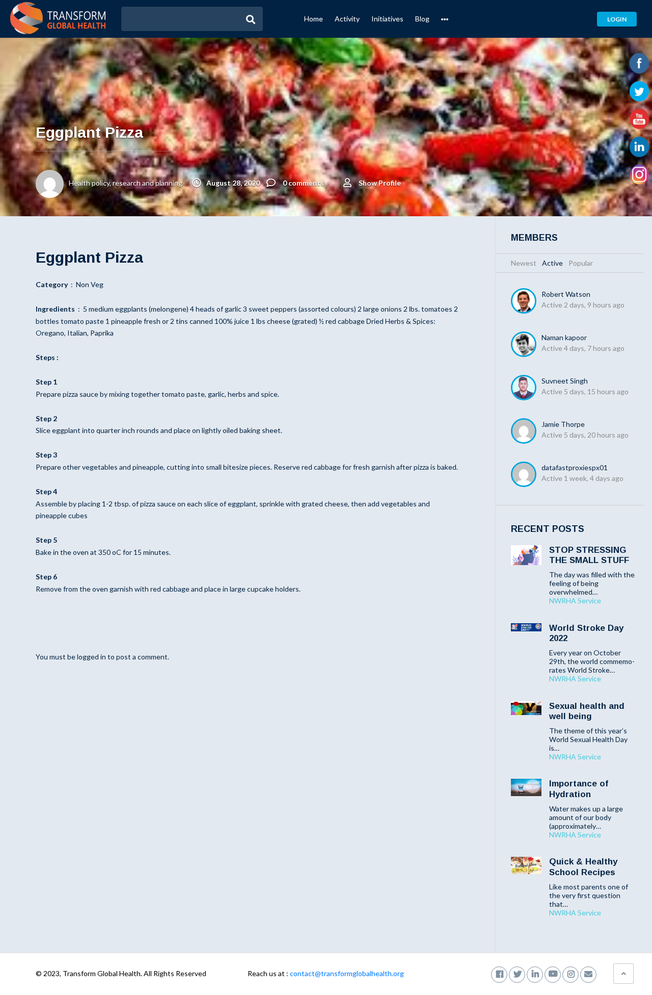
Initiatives (387, 18)
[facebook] (499, 973)
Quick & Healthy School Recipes (583, 867)
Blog (422, 18)
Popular (580, 263)
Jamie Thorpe (563, 424)
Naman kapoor (564, 337)
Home (313, 18)
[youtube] (553, 973)
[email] (588, 973)
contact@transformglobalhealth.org (347, 973)
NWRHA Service (575, 601)
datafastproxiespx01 (574, 467)
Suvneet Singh (564, 380)
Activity (347, 18)
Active (552, 263)
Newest (523, 263)
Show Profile (380, 182)
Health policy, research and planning (125, 182)
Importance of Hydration (578, 789)
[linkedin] (535, 973)
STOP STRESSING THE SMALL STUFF (589, 555)
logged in (91, 656)
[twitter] (517, 973)
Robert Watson (565, 294)
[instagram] (570, 973)
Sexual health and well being (586, 711)
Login (617, 19)
